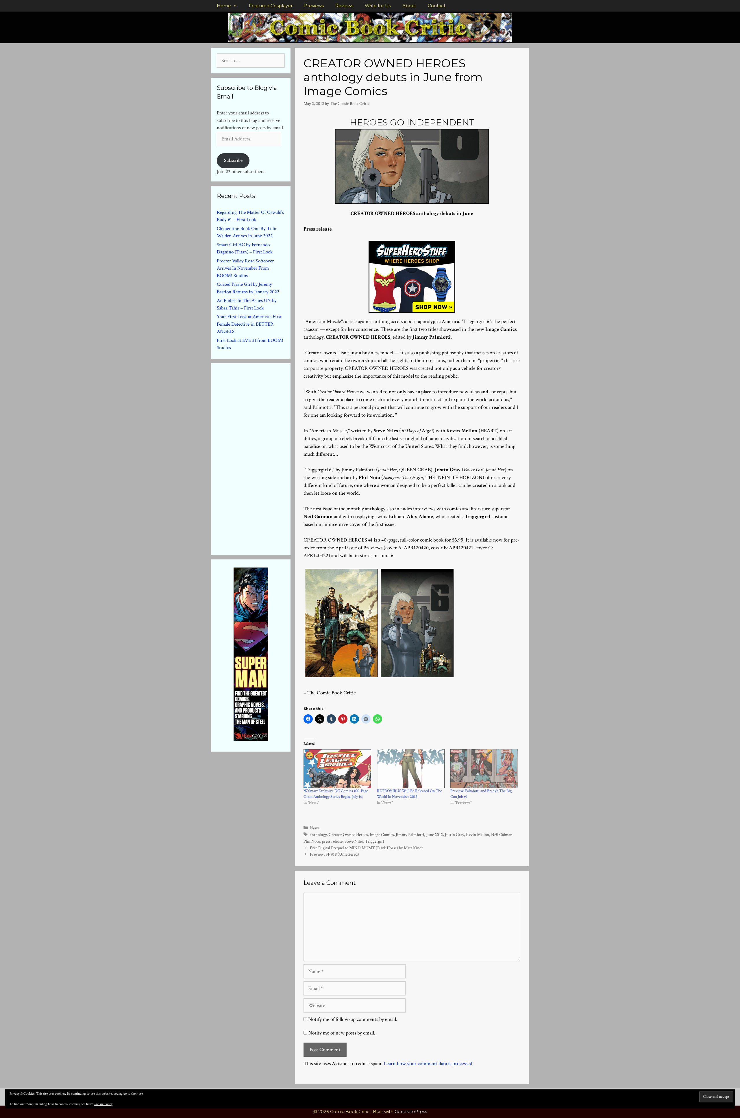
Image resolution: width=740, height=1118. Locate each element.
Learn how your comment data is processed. (428, 1063)
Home (224, 5)
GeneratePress (411, 1111)
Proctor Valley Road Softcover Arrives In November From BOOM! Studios (245, 268)
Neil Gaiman (502, 834)
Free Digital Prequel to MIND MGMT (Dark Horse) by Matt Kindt (366, 848)
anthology (318, 834)
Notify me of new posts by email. (341, 1033)
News (314, 828)
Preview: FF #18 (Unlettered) (334, 854)
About (409, 5)
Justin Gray (454, 834)
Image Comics (382, 834)
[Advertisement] (260, 458)
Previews (314, 5)
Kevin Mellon (477, 834)
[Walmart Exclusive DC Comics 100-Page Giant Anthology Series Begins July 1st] (337, 768)
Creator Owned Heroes (348, 834)
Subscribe (233, 160)
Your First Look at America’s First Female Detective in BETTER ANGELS (249, 324)
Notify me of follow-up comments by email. (352, 1019)
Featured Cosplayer (271, 5)
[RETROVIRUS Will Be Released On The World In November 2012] (411, 768)
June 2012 (434, 834)
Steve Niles (354, 841)
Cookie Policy (103, 1104)
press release (332, 841)
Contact (436, 5)
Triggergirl (374, 841)
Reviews (344, 5)
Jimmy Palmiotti (410, 834)
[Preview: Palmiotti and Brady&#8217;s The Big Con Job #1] (484, 768)
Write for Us (378, 5)
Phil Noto (312, 841)
